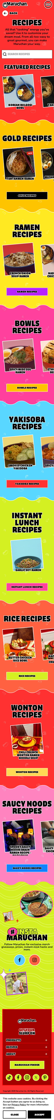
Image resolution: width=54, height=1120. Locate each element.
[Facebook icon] (19, 960)
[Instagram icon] (34, 960)
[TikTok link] (9, 1077)
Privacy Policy (19, 1104)
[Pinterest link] (44, 1077)
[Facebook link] (18, 1077)
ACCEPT (39, 1114)
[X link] (36, 1077)
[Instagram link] (27, 1077)
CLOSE (15, 1114)
